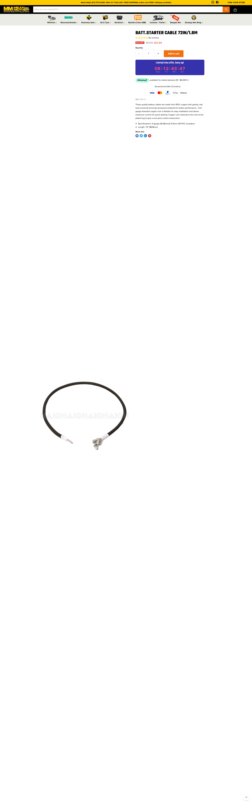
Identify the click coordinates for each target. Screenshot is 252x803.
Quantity (139, 48)
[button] (142, 37)
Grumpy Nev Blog (193, 22)
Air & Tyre (105, 22)
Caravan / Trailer (157, 22)
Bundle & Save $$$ (137, 22)
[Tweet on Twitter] (141, 135)
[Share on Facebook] (137, 135)
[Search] (226, 9)
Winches (51, 22)
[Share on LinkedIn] (145, 135)
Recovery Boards (68, 22)
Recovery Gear (88, 22)
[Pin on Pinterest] (149, 135)
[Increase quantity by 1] (158, 53)
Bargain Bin (175, 22)
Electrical (119, 22)
